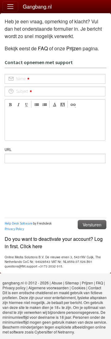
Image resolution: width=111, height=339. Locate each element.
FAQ (43, 48)
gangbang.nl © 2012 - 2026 (25, 282)
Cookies (78, 287)
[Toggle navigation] (10, 6)
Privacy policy (14, 287)
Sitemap (72, 282)
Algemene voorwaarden (48, 287)
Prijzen (73, 48)
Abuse (56, 282)
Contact (94, 287)
